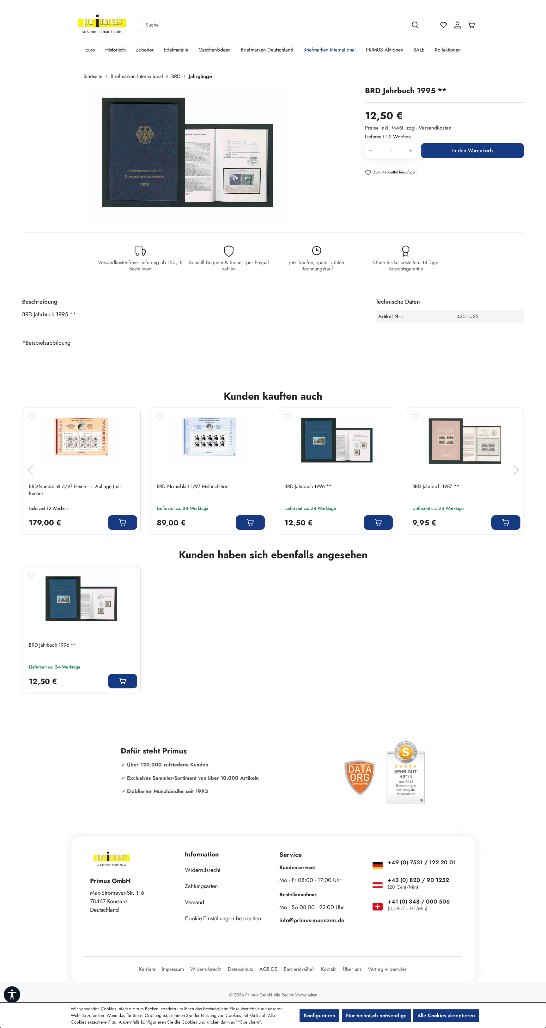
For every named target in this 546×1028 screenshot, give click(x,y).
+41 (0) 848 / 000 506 (419, 901)
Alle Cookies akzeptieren (446, 1015)
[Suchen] (416, 25)
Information (202, 854)
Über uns (352, 969)
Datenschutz (240, 969)
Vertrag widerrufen (387, 969)
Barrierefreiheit (299, 969)
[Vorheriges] (30, 472)
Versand (194, 902)
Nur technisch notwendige (376, 1015)
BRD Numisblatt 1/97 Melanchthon (192, 486)
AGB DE (268, 969)
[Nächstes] (516, 472)
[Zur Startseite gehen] (102, 25)
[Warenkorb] (473, 25)
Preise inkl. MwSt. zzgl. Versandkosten (408, 127)
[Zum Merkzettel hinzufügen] (31, 416)
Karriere (147, 969)
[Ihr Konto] (457, 25)
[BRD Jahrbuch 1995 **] (187, 153)
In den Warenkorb (472, 150)
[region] (190, 153)
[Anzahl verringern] (370, 150)
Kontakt (329, 969)
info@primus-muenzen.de (311, 920)
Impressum (173, 969)
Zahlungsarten (201, 886)
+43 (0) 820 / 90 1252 (418, 880)
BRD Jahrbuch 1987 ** (435, 486)
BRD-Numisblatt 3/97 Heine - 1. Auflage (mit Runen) (74, 490)
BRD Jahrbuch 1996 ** (308, 486)
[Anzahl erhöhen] (410, 150)
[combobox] (274, 25)
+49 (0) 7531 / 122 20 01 (422, 862)
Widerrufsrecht (202, 870)
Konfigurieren (319, 1015)
